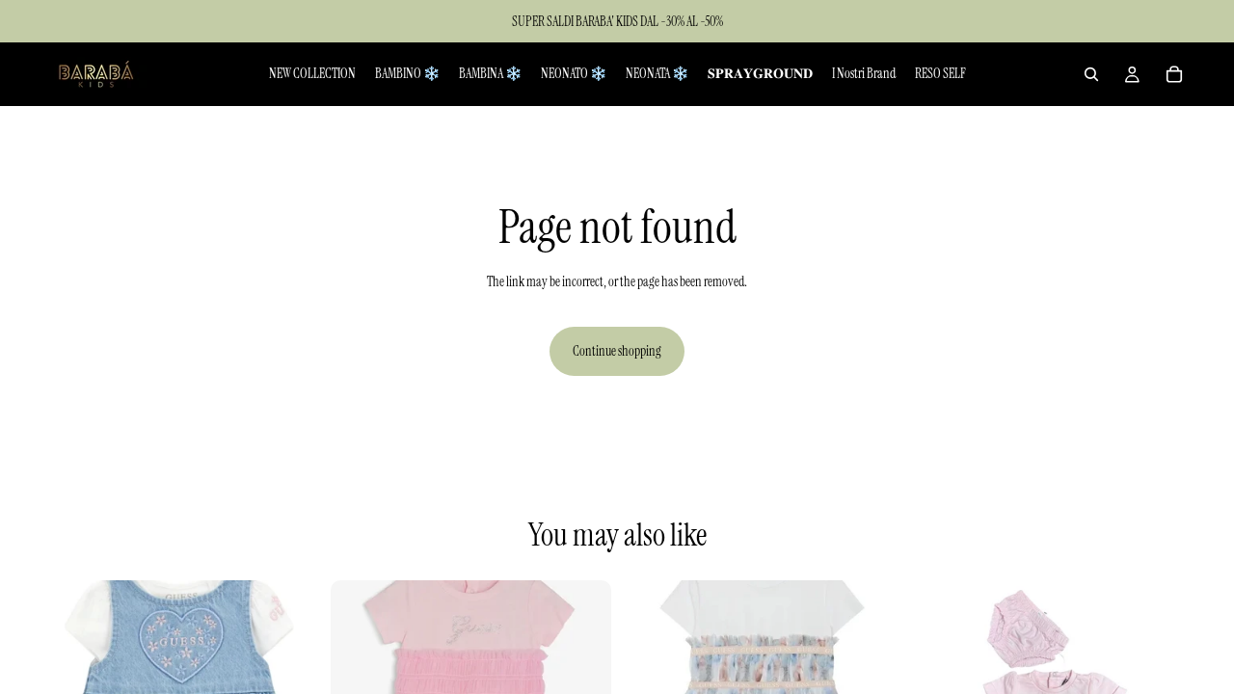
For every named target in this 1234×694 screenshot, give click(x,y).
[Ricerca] (1091, 74)
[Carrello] (1174, 74)
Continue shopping (617, 351)
